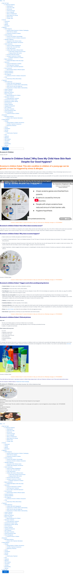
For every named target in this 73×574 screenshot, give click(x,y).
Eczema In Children (7, 152)
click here (69, 343)
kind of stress (11, 309)
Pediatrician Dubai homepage (22, 381)
